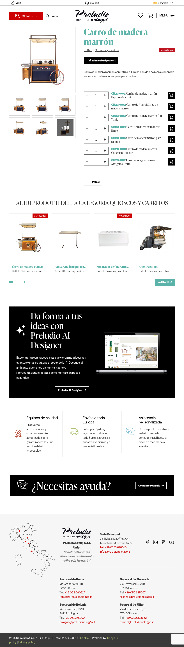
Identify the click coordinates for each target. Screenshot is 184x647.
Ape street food (148, 267)
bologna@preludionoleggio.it (77, 622)
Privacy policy (26, 642)
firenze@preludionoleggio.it (137, 596)
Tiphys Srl (113, 637)
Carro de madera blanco (27, 267)
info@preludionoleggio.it (115, 551)
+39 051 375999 (75, 617)
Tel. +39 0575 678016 (113, 547)
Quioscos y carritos (107, 50)
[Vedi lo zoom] (42, 60)
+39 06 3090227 (75, 592)
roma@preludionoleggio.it (75, 596)
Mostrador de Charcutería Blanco (113, 267)
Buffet (88, 50)
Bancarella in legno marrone (70, 267)
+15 (65, 128)
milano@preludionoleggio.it (137, 622)
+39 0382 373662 (136, 617)
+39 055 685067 (135, 592)
